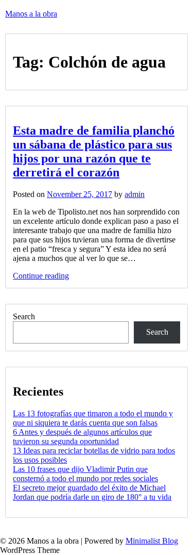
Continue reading (41, 275)
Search (24, 316)
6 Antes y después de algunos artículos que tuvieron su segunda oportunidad (82, 437)
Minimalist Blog (152, 540)
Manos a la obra (31, 13)
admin (135, 194)
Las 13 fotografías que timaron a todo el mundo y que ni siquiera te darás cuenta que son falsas (93, 418)
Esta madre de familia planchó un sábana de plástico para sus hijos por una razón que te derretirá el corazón (93, 151)
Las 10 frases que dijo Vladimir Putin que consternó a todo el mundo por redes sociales (85, 474)
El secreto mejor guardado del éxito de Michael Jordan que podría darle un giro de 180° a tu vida (92, 492)
